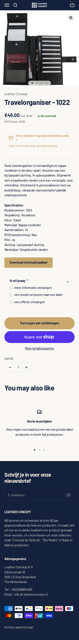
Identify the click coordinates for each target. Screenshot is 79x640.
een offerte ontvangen (29, 302)
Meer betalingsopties (39, 348)
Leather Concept (15, 94)
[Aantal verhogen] (26, 367)
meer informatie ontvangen (33, 288)
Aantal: (9, 358)
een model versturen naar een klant (38, 295)
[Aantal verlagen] (10, 367)
